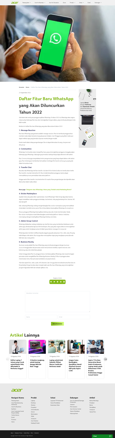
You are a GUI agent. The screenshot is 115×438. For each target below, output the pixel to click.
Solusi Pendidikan (55, 403)
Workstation (34, 414)
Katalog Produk (35, 423)
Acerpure (33, 418)
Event (13, 417)
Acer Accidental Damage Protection (77, 401)
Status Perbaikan (75, 411)
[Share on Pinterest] (60, 282)
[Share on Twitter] (54, 282)
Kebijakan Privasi (18, 433)
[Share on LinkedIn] (64, 282)
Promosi (13, 419)
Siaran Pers (93, 412)
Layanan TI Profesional (56, 400)
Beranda (21, 87)
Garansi (72, 404)
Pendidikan (93, 407)
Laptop (33, 400)
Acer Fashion (34, 421)
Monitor (33, 405)
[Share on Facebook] (51, 282)
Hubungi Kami (74, 413)
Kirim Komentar (57, 323)
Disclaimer (36, 433)
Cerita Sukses (15, 415)
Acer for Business (16, 407)
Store (12, 422)
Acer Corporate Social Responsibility (17, 412)
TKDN (32, 416)
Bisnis (27, 87)
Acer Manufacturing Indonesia (17, 403)
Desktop (33, 403)
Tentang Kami (15, 400)
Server (33, 412)
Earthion (13, 409)
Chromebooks (35, 409)
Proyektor (33, 407)
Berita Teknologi (94, 400)
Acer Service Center (75, 409)
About (12, 433)
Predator (92, 403)
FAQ (32, 433)
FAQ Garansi (73, 407)
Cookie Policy (26, 433)
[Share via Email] (57, 282)
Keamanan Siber (55, 405)
